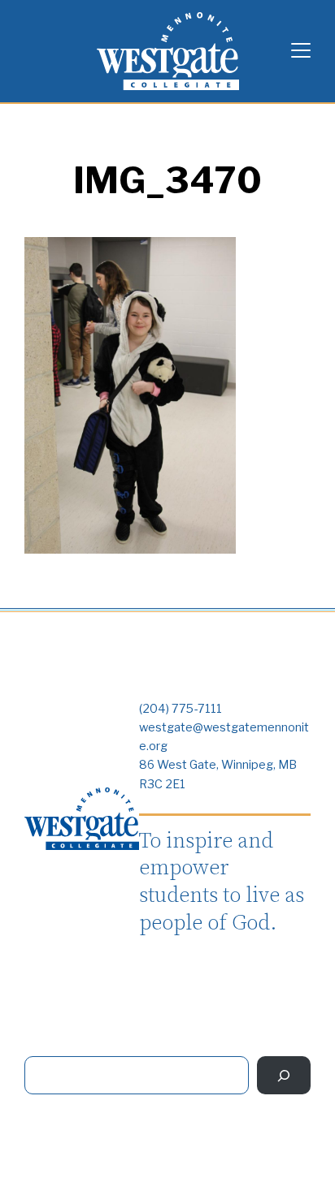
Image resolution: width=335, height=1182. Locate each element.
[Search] (284, 1075)
